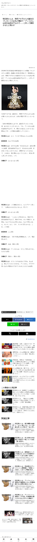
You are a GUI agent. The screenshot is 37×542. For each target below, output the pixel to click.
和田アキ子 (30, 312)
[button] (24, 324)
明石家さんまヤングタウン (9, 312)
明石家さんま (22, 312)
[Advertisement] (18, 46)
